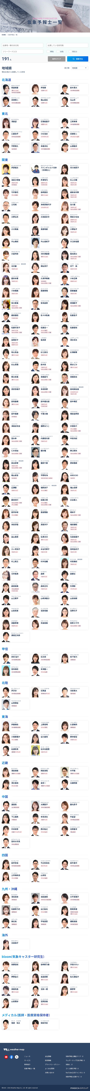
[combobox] (22, 45)
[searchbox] (12, 45)
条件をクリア (56, 59)
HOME (4, 35)
